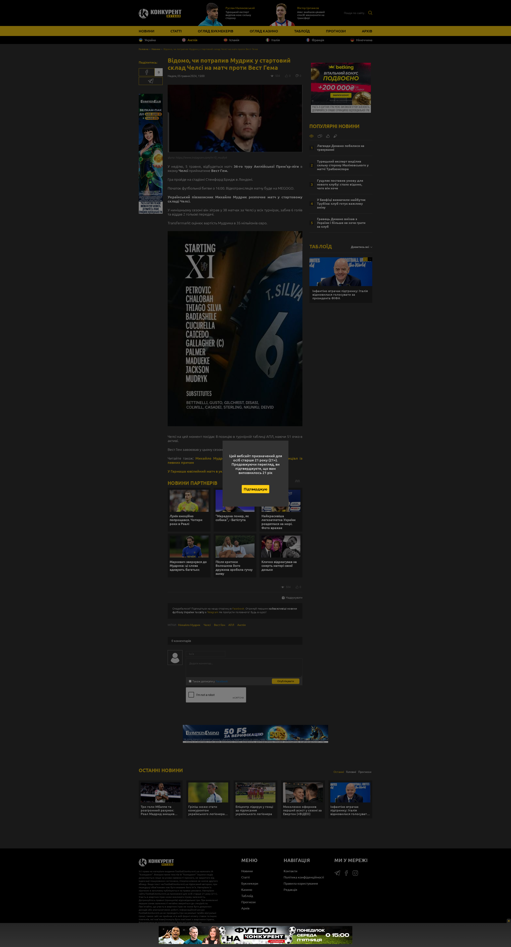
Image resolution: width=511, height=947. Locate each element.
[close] (509, 921)
